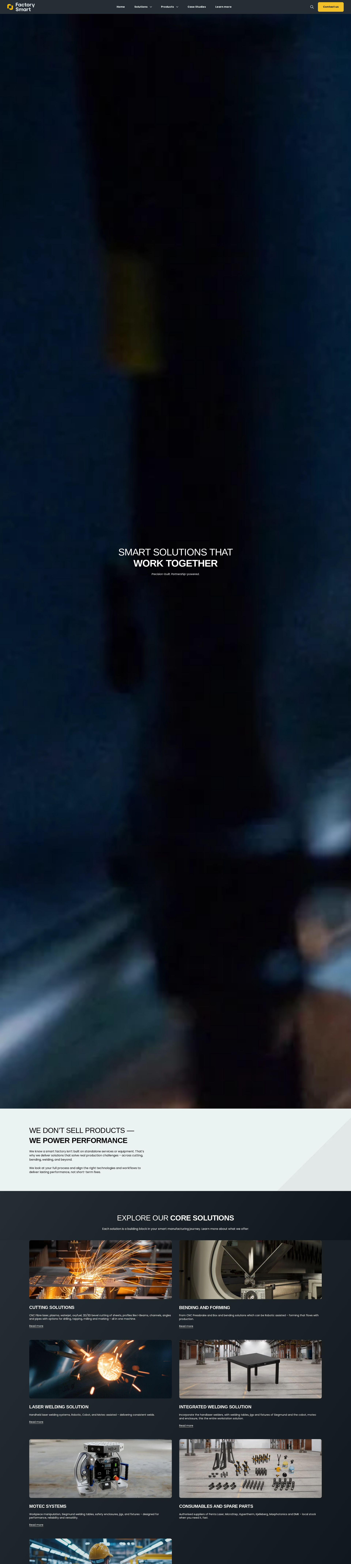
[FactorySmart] (21, 7)
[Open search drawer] (312, 7)
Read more (36, 1326)
